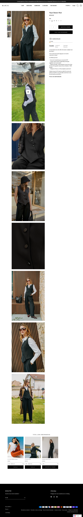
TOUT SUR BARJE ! (53, 5)
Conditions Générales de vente (72, 511)
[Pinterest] (57, 496)
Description (51, 45)
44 (60, 20)
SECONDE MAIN (37, 5)
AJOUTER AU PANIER (50, 467)
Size (50, 18)
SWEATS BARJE (29, 5)
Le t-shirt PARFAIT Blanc (13, 459)
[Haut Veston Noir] (9, 14)
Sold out (16, 467)
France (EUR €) (8, 506)
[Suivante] (9, 38)
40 (56, 20)
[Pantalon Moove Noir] (50, 447)
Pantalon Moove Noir (46, 459)
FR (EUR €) (68, 5)
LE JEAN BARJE (45, 5)
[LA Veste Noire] (33, 447)
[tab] (52, 46)
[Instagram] (54, 496)
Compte (73, 5)
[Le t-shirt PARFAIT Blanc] (16, 447)
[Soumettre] (24, 497)
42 (58, 20)
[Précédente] (9, 9)
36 (52, 20)
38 (54, 20)
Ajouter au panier (65, 27)
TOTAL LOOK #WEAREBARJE (60, 32)
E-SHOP (22, 5)
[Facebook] (51, 496)
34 (49, 20)
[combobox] (77, 515)
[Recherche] (77, 5)
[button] (61, 39)
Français (6, 509)
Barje (9, 512)
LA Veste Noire (28, 459)
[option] (9, 14)
